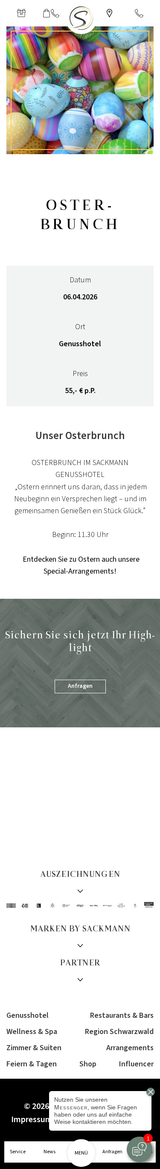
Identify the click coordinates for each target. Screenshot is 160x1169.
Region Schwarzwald (119, 1031)
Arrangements (130, 1048)
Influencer (136, 1064)
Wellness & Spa (31, 1031)
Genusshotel (27, 1015)
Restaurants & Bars (122, 1015)
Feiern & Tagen (31, 1064)
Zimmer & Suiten (33, 1048)
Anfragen (80, 686)
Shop (87, 1064)
